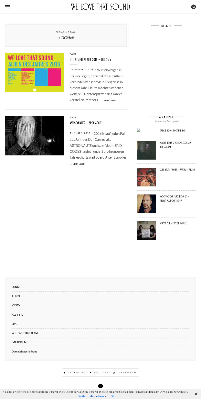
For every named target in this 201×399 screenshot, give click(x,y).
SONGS (73, 117)
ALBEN (73, 54)
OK (112, 396)
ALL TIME (17, 314)
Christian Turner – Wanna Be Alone (177, 169)
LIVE (14, 323)
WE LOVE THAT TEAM (25, 333)
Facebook (76, 372)
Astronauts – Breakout (86, 123)
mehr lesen (110, 100)
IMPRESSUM (19, 342)
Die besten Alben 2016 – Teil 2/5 (90, 60)
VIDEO (16, 305)
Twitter (100, 372)
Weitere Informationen (92, 396)
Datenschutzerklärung (24, 351)
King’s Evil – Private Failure (173, 223)
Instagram (126, 372)
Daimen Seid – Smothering (172, 130)
